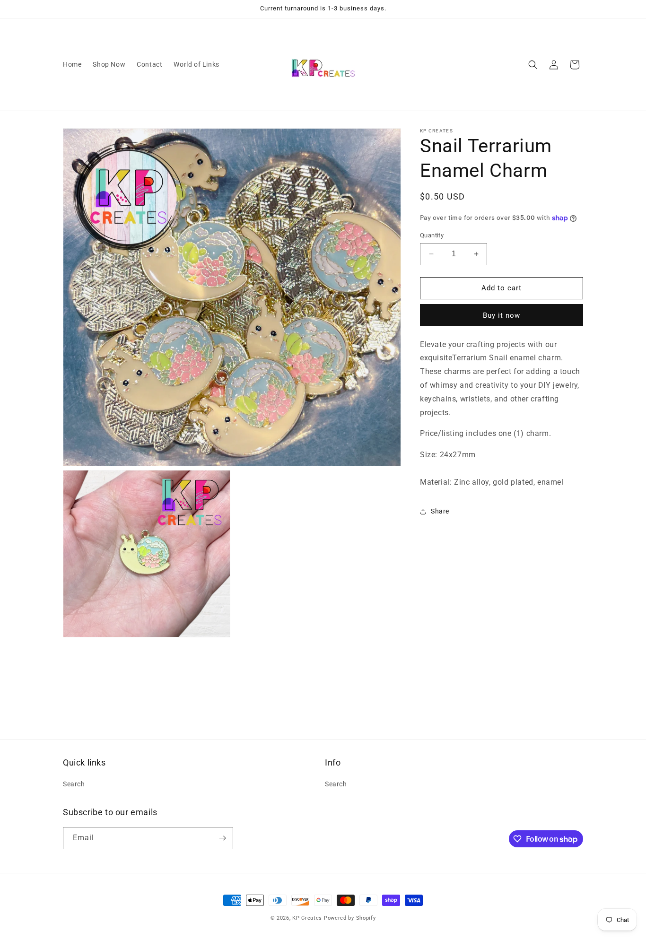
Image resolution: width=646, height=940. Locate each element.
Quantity (432, 235)
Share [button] (440, 511)
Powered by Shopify (350, 918)
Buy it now (501, 315)
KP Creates (307, 918)
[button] (533, 64)
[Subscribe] (222, 838)
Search (74, 784)
